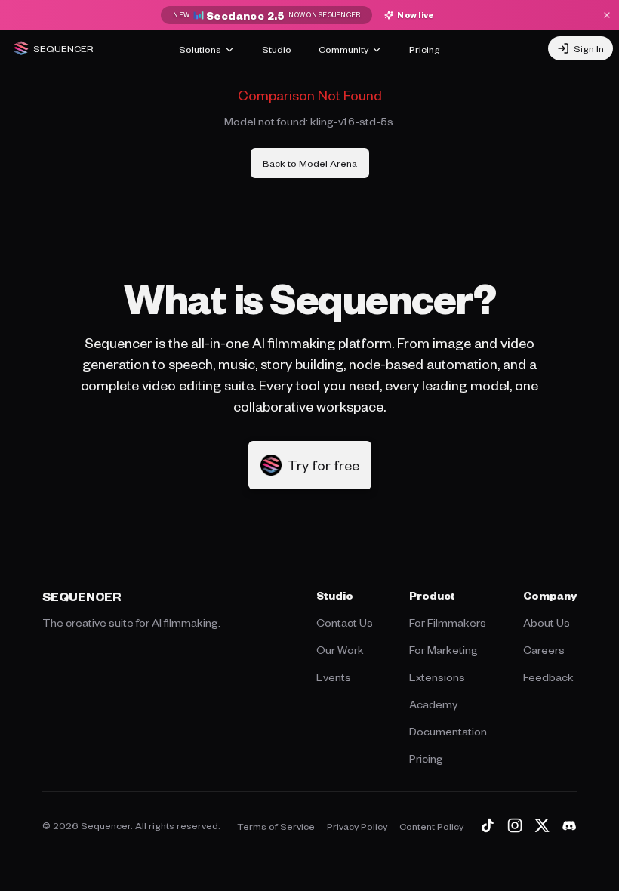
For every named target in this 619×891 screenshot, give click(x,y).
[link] (310, 163)
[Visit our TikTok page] (487, 825)
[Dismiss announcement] (607, 15)
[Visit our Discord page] (569, 825)
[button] (309, 465)
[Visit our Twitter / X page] (542, 825)
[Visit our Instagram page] (514, 825)
